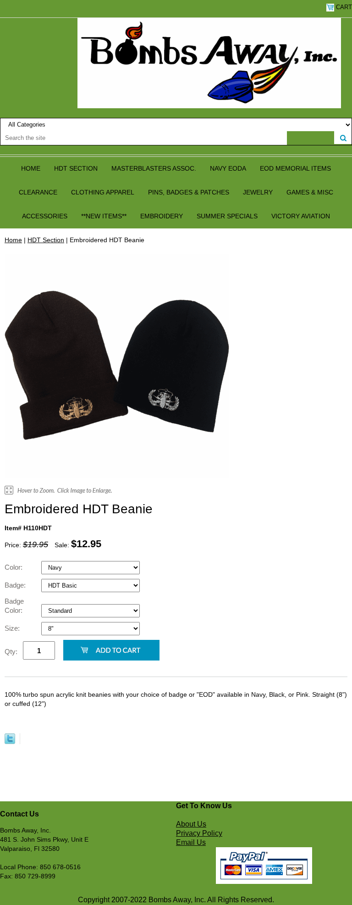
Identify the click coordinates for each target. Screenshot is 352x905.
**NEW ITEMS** (103, 216)
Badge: (16, 585)
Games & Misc (309, 192)
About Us (191, 824)
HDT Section (76, 168)
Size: (13, 628)
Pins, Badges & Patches (188, 192)
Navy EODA (228, 168)
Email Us (191, 842)
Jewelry (258, 192)
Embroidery (161, 216)
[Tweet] (10, 741)
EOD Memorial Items (295, 168)
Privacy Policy (199, 833)
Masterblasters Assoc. (153, 168)
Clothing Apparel (102, 192)
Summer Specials (227, 216)
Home (30, 168)
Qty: (11, 651)
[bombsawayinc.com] (209, 62)
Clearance (38, 192)
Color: (14, 567)
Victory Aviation (300, 216)
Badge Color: (14, 605)
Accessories (44, 216)
